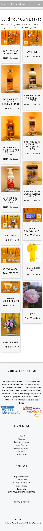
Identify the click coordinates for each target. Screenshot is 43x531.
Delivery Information (21, 442)
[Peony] (32, 295)
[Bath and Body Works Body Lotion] (32, 76)
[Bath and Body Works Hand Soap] (10, 179)
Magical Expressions (13, 4)
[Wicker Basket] (10, 255)
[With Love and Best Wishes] (10, 37)
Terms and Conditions (21, 448)
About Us (21, 439)
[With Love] (32, 38)
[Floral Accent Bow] (32, 252)
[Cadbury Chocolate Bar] (32, 215)
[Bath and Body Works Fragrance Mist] (10, 79)
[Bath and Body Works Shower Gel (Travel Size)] (10, 128)
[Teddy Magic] (10, 222)
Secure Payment (21, 445)
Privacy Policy (21, 451)
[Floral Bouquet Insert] (10, 287)
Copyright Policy (21, 454)
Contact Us (21, 436)
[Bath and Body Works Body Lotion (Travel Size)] (32, 124)
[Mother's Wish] (10, 324)
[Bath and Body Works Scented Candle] (32, 173)
